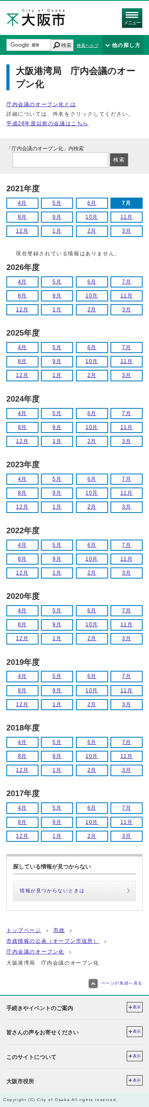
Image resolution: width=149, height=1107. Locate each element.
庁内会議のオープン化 (35, 952)
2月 (92, 231)
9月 (57, 217)
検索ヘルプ (88, 45)
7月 (126, 282)
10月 (91, 217)
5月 (57, 203)
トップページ (23, 930)
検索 (66, 45)
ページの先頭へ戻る (122, 983)
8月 (22, 217)
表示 (137, 1007)
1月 (57, 231)
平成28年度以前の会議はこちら (47, 123)
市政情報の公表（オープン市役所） (52, 941)
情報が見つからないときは (52, 890)
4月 (22, 203)
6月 (92, 203)
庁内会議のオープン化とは (41, 104)
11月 (126, 217)
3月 (126, 231)
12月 (22, 231)
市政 (59, 930)
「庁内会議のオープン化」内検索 (45, 148)
